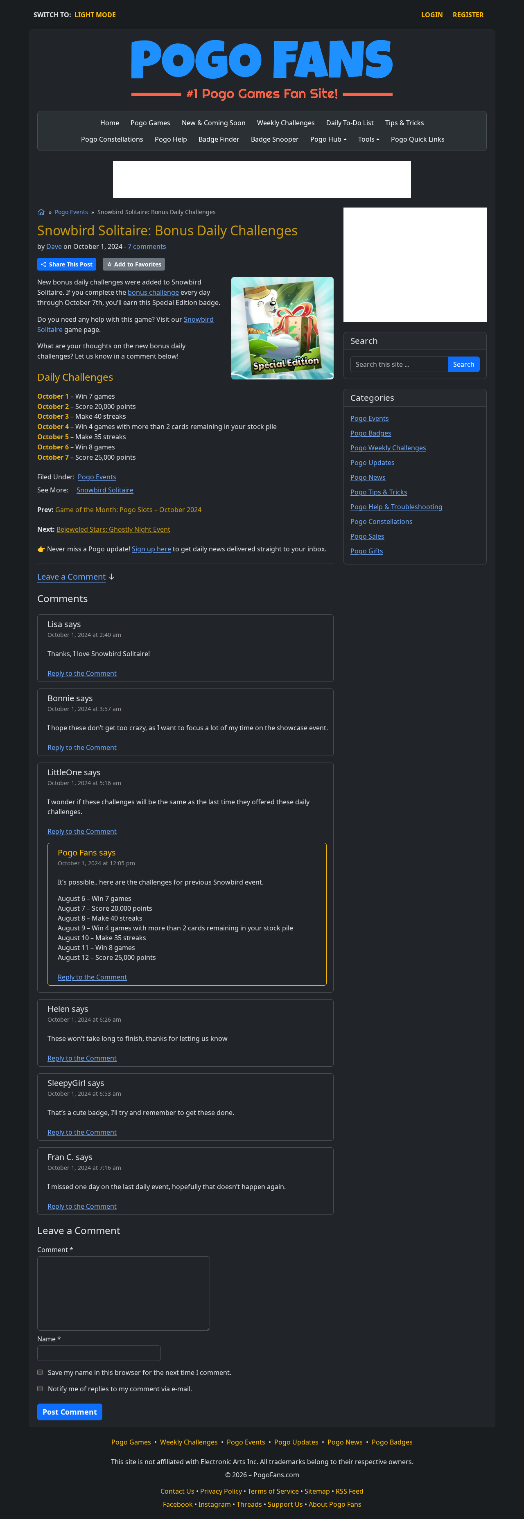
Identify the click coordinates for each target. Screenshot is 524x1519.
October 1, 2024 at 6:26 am (84, 1019)
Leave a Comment (71, 576)
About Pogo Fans (335, 1504)
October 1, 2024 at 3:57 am (84, 709)
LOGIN (432, 14)
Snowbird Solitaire (105, 489)
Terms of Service (273, 1491)
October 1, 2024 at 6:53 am (84, 1093)
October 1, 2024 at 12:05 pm (96, 863)
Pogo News (368, 477)
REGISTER (468, 14)
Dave (54, 246)
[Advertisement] (262, 179)
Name (49, 1338)
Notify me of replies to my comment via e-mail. (120, 1388)
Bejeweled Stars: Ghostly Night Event (113, 529)
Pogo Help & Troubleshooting (396, 506)
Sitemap (317, 1491)
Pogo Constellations (381, 521)
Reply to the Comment (82, 673)
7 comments (147, 246)
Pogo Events (71, 212)
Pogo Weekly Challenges (388, 447)
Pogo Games (131, 1442)
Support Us (285, 1504)
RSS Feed (350, 1491)
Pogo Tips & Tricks (378, 492)
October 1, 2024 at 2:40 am (84, 635)
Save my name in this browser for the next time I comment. (139, 1372)
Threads (249, 1504)
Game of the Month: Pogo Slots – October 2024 (128, 509)
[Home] (41, 212)
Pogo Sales (367, 536)
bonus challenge (153, 292)
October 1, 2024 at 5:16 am (84, 783)
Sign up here (151, 548)
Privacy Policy (221, 1491)
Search (463, 364)
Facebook (178, 1504)
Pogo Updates (372, 462)
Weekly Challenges (189, 1442)
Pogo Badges (370, 433)
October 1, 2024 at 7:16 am (84, 1167)
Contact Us (177, 1491)
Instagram (215, 1504)
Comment (55, 1249)
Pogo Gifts (366, 550)
